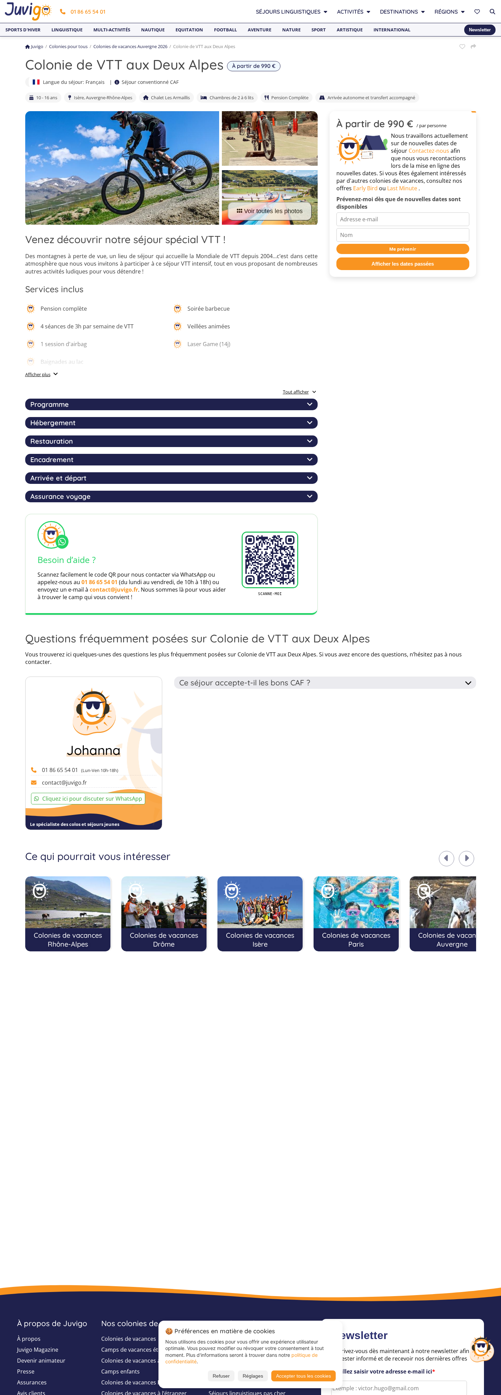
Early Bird (365, 188)
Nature (291, 30)
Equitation (189, 30)
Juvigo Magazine (37, 1349)
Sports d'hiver (23, 30)
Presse (25, 1371)
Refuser (221, 1376)
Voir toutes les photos (273, 211)
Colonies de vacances (128, 1338)
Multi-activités (111, 30)
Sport (319, 30)
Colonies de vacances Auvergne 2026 (130, 46)
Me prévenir (402, 249)
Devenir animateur (41, 1360)
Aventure (259, 30)
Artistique (350, 30)
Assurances (32, 1382)
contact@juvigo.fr (114, 589)
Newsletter (480, 29)
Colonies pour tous (68, 46)
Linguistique (66, 30)
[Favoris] (478, 11)
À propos (29, 1338)
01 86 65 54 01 (88, 11)
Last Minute (402, 188)
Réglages (253, 1376)
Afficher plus (37, 374)
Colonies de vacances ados (135, 1360)
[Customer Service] (481, 1348)
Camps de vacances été (131, 1349)
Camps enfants (120, 1371)
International (392, 30)
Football (225, 30)
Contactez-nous (429, 151)
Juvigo (37, 46)
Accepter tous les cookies (303, 1376)
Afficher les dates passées (402, 264)
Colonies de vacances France (138, 1382)
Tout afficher (296, 392)
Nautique (153, 30)
